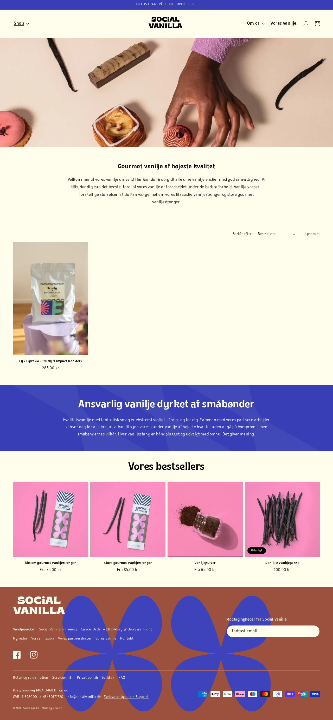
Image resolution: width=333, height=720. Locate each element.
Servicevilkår (62, 678)
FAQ (122, 678)
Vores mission (42, 639)
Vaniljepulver (205, 563)
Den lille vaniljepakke (282, 563)
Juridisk (108, 678)
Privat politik (87, 678)
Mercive (57, 708)
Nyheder (20, 639)
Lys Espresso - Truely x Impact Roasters (50, 361)
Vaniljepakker (24, 629)
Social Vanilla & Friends (58, 629)
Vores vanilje (105, 639)
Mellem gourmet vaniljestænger (50, 563)
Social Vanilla (31, 708)
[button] (20, 23)
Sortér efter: (243, 234)
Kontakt (126, 639)
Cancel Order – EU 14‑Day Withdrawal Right (116, 629)
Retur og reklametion (30, 678)
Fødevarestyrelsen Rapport (126, 697)
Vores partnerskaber (75, 639)
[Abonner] (313, 631)
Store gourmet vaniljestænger (128, 563)
